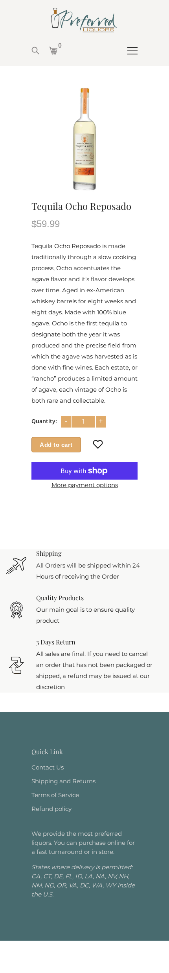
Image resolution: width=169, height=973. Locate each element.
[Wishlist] (98, 444)
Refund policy (51, 808)
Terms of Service (55, 795)
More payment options (84, 484)
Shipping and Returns (63, 781)
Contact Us (47, 767)
